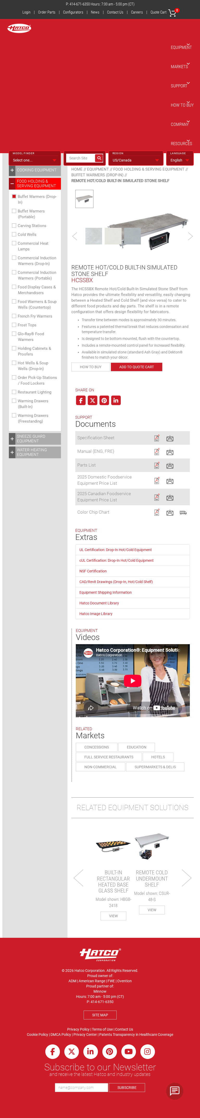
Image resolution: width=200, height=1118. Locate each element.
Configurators (73, 12)
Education (136, 747)
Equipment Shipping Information (105, 592)
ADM (72, 981)
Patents (105, 1034)
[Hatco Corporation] (19, 28)
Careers (137, 12)
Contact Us (115, 12)
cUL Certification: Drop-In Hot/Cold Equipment (116, 560)
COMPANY (180, 124)
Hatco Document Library (99, 603)
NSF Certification (93, 571)
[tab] (35, 170)
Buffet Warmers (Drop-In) (97, 175)
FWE (111, 981)
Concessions (96, 747)
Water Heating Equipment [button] (32, 452)
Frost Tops (27, 325)
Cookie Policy (37, 1034)
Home (77, 169)
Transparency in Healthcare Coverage (143, 1034)
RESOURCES (181, 143)
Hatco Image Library (96, 614)
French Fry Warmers (35, 316)
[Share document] (169, 437)
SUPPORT (179, 85)
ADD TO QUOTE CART (136, 367)
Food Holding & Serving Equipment (148, 169)
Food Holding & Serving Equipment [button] (36, 183)
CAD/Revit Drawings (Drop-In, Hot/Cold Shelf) (116, 582)
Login (26, 12)
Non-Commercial (100, 767)
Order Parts (46, 12)
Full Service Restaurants (108, 757)
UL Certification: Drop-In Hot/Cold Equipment (115, 550)
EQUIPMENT (181, 47)
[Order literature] (183, 511)
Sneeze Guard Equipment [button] (31, 438)
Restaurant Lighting (34, 392)
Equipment (98, 169)
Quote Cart (164, 12)
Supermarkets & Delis (155, 767)
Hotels (158, 757)
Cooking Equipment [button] (37, 170)
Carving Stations (32, 225)
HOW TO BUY (182, 105)
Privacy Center (85, 1034)
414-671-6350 (80, 4)
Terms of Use (102, 1029)
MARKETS (179, 66)
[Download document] (156, 437)
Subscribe (126, 1087)
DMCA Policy (61, 1034)
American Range (92, 981)
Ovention (124, 981)
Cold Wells (27, 234)
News (95, 12)
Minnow (100, 991)
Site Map (100, 1015)
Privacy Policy (78, 1029)
